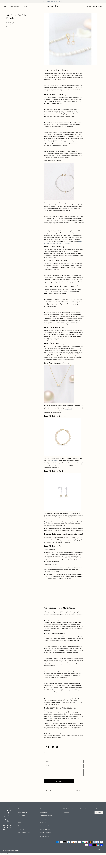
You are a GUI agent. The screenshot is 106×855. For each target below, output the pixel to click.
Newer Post (49, 791)
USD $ (98, 849)
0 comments (9, 27)
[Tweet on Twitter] (53, 747)
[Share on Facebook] (49, 747)
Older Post (79, 791)
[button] (94, 6)
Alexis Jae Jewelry (13, 850)
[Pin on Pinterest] (57, 747)
